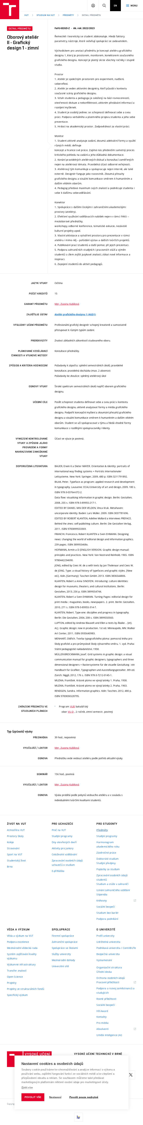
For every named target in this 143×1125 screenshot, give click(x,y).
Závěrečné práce (106, 852)
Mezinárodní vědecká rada (22, 948)
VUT (26, 15)
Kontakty (101, 1016)
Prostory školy (15, 836)
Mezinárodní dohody (63, 960)
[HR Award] (78, 1117)
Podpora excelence (18, 941)
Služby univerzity (61, 954)
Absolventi (106, 1029)
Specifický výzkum (17, 995)
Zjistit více (27, 1087)
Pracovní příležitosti (112, 982)
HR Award (102, 1011)
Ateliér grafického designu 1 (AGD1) (75, 314)
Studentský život (16, 860)
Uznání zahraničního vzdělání (113, 890)
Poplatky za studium (108, 869)
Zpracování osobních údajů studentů (111, 877)
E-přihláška (58, 871)
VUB (72, 706)
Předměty (68, 15)
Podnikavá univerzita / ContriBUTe (116, 948)
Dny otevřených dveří (64, 842)
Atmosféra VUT (16, 830)
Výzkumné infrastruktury (21, 964)
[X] (130, 1074)
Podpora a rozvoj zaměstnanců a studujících (115, 990)
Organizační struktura (109, 967)
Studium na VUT (46, 15)
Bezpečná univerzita (108, 954)
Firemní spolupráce (63, 935)
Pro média (102, 1022)
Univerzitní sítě (60, 966)
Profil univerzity (105, 935)
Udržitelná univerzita (108, 941)
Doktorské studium (107, 858)
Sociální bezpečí (105, 906)
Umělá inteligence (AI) (109, 1035)
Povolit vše (33, 1097)
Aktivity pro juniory (63, 848)
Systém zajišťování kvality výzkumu (21, 956)
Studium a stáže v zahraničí (112, 884)
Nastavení (55, 1097)
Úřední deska (104, 971)
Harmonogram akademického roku (107, 844)
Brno (10, 866)
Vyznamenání (104, 960)
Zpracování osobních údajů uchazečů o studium (67, 862)
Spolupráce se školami (65, 948)
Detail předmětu (91, 15)
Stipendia (101, 894)
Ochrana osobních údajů (110, 978)
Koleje (10, 842)
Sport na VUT (14, 854)
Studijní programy (62, 836)
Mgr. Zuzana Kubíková (67, 304)
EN (115, 5)
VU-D (71, 711)
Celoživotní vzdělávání (64, 854)
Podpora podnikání (107, 918)
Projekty (11, 982)
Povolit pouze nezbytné (83, 1097)
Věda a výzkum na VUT (20, 935)
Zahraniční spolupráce (65, 941)
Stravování (13, 848)
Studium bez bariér (107, 912)
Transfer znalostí (17, 970)
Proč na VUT (59, 830)
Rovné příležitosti (106, 998)
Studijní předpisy (106, 863)
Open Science (15, 976)
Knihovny (106, 901)
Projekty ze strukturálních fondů (25, 989)
